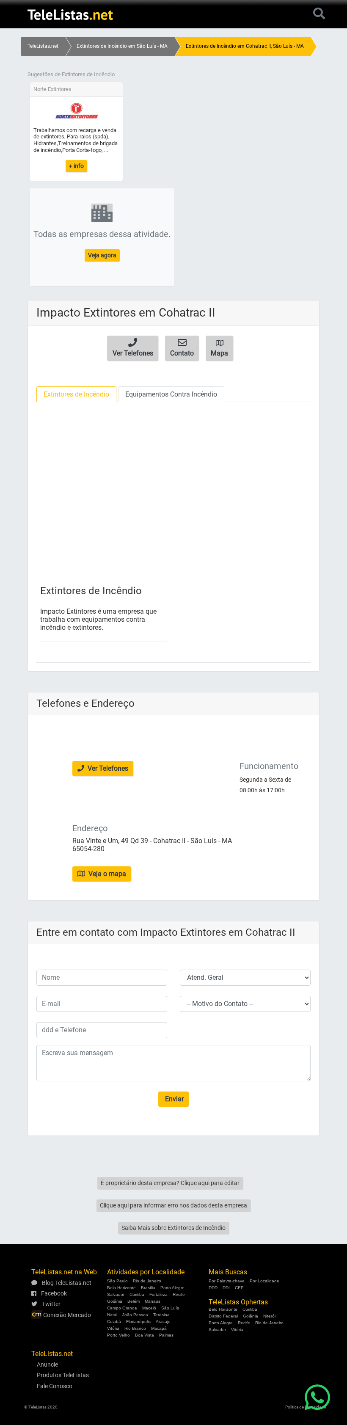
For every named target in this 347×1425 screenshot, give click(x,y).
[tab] (76, 394)
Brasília (148, 1287)
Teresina (161, 1314)
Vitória (113, 1328)
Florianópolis (138, 1321)
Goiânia (114, 1301)
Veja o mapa (106, 874)
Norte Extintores (52, 89)
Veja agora (102, 255)
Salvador (115, 1294)
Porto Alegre (172, 1287)
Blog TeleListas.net (66, 1282)
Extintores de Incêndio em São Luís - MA (122, 46)
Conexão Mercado (66, 1315)
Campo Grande (122, 1308)
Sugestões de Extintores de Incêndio (71, 74)
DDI (226, 1287)
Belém (133, 1301)
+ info (76, 166)
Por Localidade (264, 1281)
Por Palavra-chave (227, 1281)
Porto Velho (118, 1335)
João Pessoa (135, 1314)
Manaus (152, 1301)
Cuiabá (114, 1321)
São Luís (170, 1308)
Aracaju (163, 1321)
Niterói (269, 1316)
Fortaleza (158, 1294)
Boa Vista (144, 1335)
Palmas (166, 1335)
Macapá (159, 1328)
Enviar (173, 1099)
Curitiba (136, 1294)
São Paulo (117, 1281)
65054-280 (88, 849)
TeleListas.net (43, 46)
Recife (179, 1294)
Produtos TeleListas (63, 1375)
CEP (239, 1287)
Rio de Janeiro (147, 1281)
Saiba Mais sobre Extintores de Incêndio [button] (173, 1227)
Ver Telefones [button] (107, 768)
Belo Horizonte (121, 1287)
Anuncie (47, 1364)
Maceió (149, 1308)
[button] (132, 348)
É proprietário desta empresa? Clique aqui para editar (170, 1183)
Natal (112, 1314)
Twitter (51, 1304)
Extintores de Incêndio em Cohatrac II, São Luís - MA (245, 46)
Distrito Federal (223, 1316)
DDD (213, 1287)
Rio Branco (135, 1328)
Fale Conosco (54, 1386)
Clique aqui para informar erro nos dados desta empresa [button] (173, 1205)
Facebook (53, 1293)
